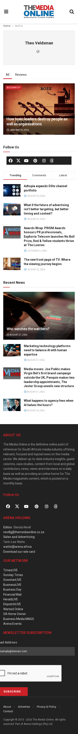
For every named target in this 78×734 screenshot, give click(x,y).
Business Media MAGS (18, 619)
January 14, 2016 (19, 130)
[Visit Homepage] (39, 11)
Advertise (24, 706)
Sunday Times (13, 575)
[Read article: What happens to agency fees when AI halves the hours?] (12, 405)
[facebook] (11, 161)
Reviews (21, 74)
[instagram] (44, 161)
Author (19, 25)
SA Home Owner (14, 614)
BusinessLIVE (12, 584)
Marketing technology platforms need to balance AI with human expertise (47, 350)
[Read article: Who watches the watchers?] (39, 317)
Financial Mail (12, 594)
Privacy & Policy (46, 706)
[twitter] (18, 160)
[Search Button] (72, 12)
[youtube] (26, 161)
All (7, 74)
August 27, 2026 (18, 335)
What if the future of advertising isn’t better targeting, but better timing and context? (46, 209)
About (7, 706)
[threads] (52, 160)
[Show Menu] (6, 12)
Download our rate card (19, 551)
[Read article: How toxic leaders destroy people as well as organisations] (39, 109)
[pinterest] (35, 161)
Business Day (12, 589)
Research (13, 87)
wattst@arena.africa (17, 546)
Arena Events (12, 623)
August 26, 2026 (36, 410)
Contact (8, 711)
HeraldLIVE (10, 599)
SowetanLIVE (12, 579)
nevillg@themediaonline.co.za (23, 532)
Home (6, 25)
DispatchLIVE (12, 604)
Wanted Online (13, 609)
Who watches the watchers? (27, 329)
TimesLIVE (10, 570)
